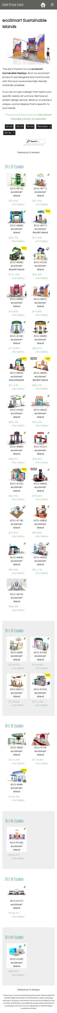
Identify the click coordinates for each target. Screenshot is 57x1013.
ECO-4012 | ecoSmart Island (16, 192)
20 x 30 (19, 126)
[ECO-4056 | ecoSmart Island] (16, 291)
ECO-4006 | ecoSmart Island (16, 561)
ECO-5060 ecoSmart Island (17, 656)
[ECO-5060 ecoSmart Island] (16, 644)
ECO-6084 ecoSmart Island (17, 788)
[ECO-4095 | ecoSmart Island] (40, 328)
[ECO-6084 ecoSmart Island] (16, 776)
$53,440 (37, 422)
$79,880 (37, 311)
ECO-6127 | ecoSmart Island (16, 904)
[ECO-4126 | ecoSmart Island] (16, 328)
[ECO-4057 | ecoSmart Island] (40, 291)
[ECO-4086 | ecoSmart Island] (16, 438)
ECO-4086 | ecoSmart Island (16, 450)
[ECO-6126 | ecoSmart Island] (40, 644)
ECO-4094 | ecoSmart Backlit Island (40, 376)
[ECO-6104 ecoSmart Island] (40, 739)
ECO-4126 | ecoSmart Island (16, 339)
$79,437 (37, 459)
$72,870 (13, 532)
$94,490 (37, 274)
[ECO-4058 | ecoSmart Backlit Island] (16, 254)
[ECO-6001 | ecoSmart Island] (16, 681)
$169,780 (14, 796)
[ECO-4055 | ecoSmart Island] (40, 549)
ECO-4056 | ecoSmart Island (16, 303)
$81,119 (37, 569)
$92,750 (13, 496)
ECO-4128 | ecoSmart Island (16, 962)
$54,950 (13, 200)
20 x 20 (9, 126)
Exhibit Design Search (12, 5)
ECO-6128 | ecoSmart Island (16, 846)
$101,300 (37, 701)
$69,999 (13, 606)
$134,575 (14, 664)
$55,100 (13, 237)
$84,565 (37, 532)
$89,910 (37, 348)
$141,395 (14, 274)
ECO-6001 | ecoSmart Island (16, 693)
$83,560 (13, 569)
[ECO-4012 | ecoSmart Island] (16, 180)
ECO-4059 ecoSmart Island (17, 751)
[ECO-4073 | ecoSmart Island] (16, 586)
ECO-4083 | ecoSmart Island (40, 524)
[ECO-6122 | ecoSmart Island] (40, 681)
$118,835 (14, 701)
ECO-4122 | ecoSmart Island (16, 487)
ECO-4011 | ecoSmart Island (40, 192)
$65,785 (13, 422)
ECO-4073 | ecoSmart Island (16, 598)
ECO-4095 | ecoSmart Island (40, 339)
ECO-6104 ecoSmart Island (40, 751)
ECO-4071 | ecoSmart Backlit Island (40, 229)
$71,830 (37, 237)
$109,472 (14, 855)
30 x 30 (30, 126)
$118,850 (14, 348)
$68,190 (37, 385)
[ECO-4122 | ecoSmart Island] (16, 475)
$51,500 (37, 200)
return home (40, 145)
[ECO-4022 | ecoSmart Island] (40, 401)
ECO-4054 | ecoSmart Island (40, 487)
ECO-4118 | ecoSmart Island (16, 524)
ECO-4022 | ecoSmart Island (40, 413)
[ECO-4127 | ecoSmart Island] (40, 438)
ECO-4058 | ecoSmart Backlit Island (16, 266)
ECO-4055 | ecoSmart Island (40, 561)
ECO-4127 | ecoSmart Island (40, 450)
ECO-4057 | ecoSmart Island (40, 303)
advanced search (29, 145)
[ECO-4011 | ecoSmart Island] (40, 180)
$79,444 (37, 496)
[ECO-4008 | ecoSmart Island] (16, 217)
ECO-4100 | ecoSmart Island (16, 413)
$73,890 (13, 311)
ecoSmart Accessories (32, 119)
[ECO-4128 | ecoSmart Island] (16, 951)
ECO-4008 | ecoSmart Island (16, 229)
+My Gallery (18, 204)
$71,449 (13, 385)
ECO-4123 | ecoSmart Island (40, 266)
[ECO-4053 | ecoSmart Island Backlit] (16, 365)
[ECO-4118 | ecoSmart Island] (16, 512)
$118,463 (37, 759)
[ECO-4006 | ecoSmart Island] (16, 549)
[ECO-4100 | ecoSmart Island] (16, 401)
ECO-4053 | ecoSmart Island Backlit (16, 376)
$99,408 (13, 971)
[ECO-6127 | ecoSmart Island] (16, 892)
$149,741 (14, 913)
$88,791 (13, 459)
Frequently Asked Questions (22, 114)
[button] (44, 126)
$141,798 (14, 759)
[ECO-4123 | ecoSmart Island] (40, 254)
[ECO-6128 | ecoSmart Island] (16, 834)
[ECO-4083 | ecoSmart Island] (40, 512)
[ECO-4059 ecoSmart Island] (16, 739)
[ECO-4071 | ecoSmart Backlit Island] (40, 217)
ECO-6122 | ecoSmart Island (40, 693)
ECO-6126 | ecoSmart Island (40, 656)
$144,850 (37, 664)
